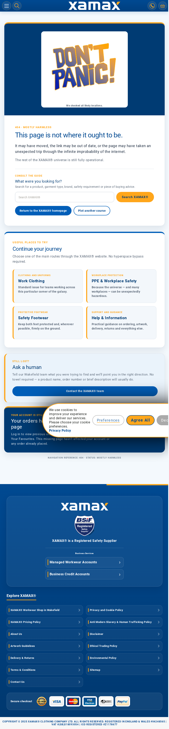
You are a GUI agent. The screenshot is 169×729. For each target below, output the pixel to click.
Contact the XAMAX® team (85, 391)
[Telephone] (152, 5)
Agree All (140, 420)
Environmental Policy (103, 657)
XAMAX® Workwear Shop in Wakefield (35, 610)
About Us (16, 634)
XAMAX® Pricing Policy (26, 622)
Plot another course (92, 210)
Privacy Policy (60, 430)
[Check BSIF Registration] (84, 535)
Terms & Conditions (23, 669)
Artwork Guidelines (23, 645)
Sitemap (95, 669)
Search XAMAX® (135, 197)
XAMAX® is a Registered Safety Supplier (84, 541)
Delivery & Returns (22, 657)
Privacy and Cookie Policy (106, 610)
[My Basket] (162, 5)
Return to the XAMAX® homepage (43, 210)
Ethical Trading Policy (103, 645)
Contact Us (18, 681)
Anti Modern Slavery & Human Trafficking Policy (121, 622)
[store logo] (84, 6)
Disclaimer (96, 634)
